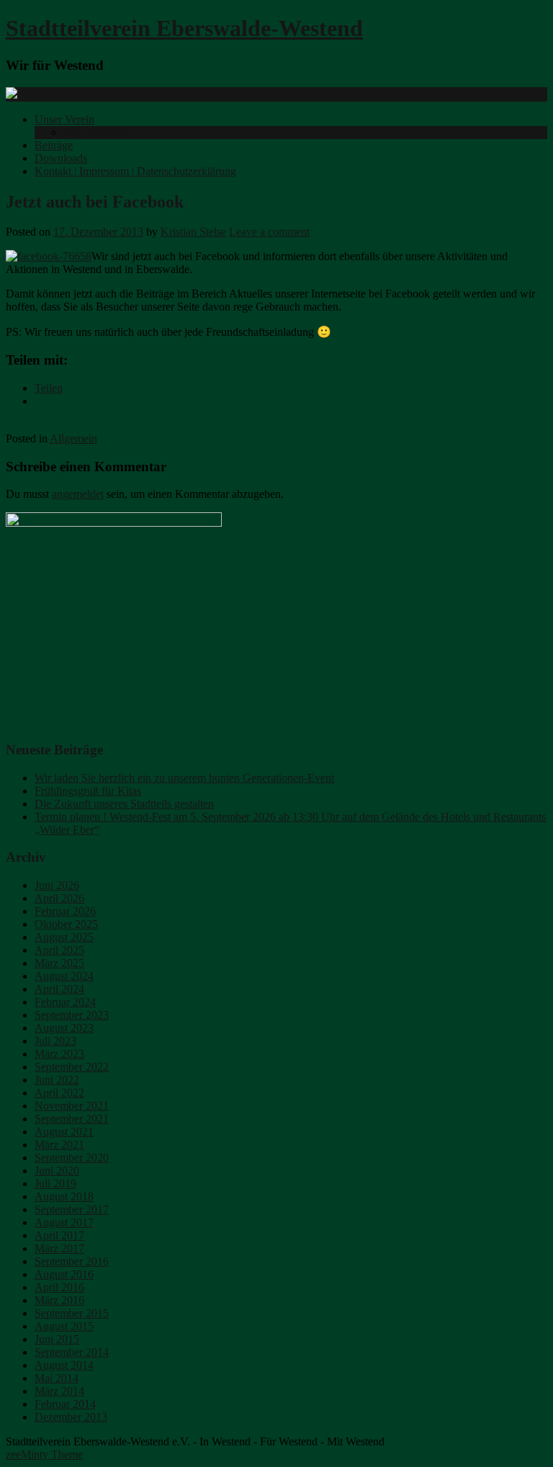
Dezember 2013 (71, 1417)
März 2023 (59, 1054)
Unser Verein (64, 119)
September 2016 (72, 1261)
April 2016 (59, 1287)
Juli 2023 (55, 1041)
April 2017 (59, 1235)
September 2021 (72, 1118)
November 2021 (72, 1106)
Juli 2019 (55, 1183)
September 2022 (72, 1067)
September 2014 (72, 1352)
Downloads (61, 158)
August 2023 (64, 1028)
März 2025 (59, 963)
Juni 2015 (57, 1339)
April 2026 (59, 898)
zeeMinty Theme (44, 1454)
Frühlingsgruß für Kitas (88, 791)
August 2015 (64, 1326)
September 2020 (72, 1157)
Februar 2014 (65, 1404)
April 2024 (59, 989)
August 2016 (64, 1274)
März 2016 (59, 1300)
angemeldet (78, 494)
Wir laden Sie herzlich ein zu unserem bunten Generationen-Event (184, 778)
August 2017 (64, 1222)
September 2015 (72, 1313)
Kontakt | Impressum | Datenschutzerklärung (135, 171)
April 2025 (59, 950)
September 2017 (72, 1209)
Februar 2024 (65, 1002)
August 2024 (64, 976)
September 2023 (72, 1015)
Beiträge (54, 145)
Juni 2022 (57, 1080)
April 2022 (59, 1093)
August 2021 (64, 1131)
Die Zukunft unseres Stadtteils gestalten (124, 804)
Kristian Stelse (193, 232)
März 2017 (59, 1248)
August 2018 (64, 1196)
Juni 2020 (57, 1170)
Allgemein (73, 438)
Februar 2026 (65, 911)
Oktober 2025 (66, 924)
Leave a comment (269, 232)
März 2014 (59, 1391)
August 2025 (64, 937)
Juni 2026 (57, 885)
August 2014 (64, 1365)
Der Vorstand (93, 132)
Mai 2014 (56, 1378)
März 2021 (59, 1144)
